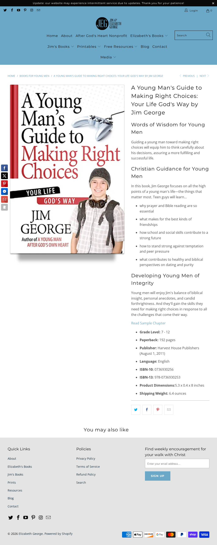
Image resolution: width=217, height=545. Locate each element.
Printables (87, 47)
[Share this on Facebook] (146, 410)
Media (106, 57)
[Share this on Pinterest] (157, 410)
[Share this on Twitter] (135, 410)
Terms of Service (88, 467)
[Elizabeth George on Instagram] (31, 10)
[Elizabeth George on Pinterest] (25, 10)
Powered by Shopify (58, 534)
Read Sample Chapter (148, 323)
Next (203, 76)
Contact (159, 47)
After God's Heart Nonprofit (101, 36)
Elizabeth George (31, 534)
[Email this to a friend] (168, 410)
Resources (15, 490)
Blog (145, 47)
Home (52, 36)
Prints (12, 482)
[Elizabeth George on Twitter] (5, 10)
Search (81, 482)
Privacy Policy (85, 458)
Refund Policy (86, 474)
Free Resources (119, 47)
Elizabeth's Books (147, 36)
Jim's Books (59, 47)
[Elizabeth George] (108, 24)
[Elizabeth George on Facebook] (11, 10)
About (67, 36)
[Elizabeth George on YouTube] (18, 10)
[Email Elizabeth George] (38, 10)
